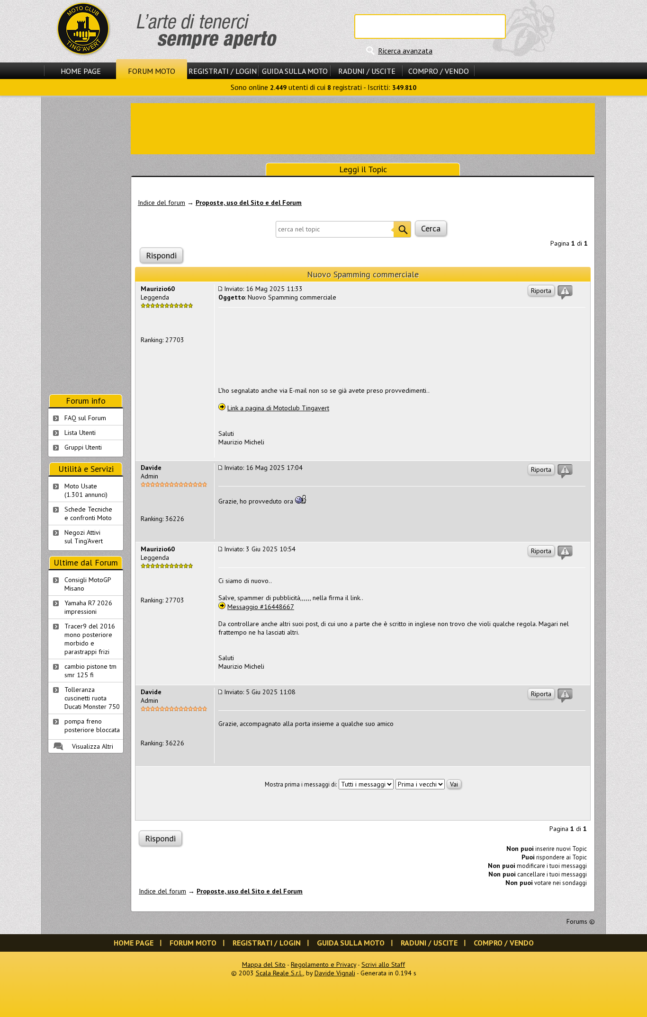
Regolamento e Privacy (323, 964)
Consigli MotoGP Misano (87, 584)
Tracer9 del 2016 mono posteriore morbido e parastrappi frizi (89, 639)
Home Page (81, 71)
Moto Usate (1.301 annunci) (86, 490)
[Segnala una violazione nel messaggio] (565, 292)
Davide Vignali (335, 973)
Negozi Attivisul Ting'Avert (83, 536)
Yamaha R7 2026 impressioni (88, 607)
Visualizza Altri (92, 746)
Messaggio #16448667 (260, 606)
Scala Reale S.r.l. (279, 973)
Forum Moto (151, 71)
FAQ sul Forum (85, 418)
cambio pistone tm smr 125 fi (90, 670)
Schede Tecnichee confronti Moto (88, 513)
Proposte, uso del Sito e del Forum (249, 202)
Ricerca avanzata (405, 50)
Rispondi (161, 255)
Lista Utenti (80, 432)
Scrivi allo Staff (383, 964)
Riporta (541, 290)
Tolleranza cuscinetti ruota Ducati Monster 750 (92, 698)
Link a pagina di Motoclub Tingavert (278, 408)
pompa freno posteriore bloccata (92, 725)
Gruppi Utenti (83, 447)
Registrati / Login (223, 71)
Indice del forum (161, 202)
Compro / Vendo (438, 71)
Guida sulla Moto (295, 71)
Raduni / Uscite (366, 71)
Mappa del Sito (264, 964)
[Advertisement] (362, 127)
